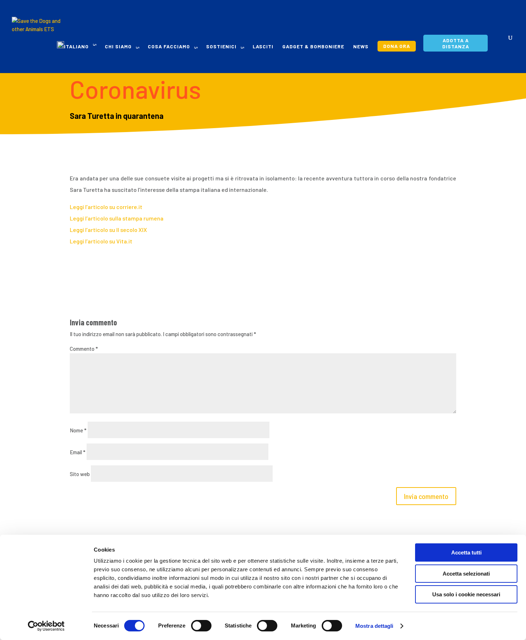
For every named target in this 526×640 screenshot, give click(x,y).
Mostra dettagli (374, 626)
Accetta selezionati (466, 574)
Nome (78, 430)
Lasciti (263, 46)
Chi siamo (118, 46)
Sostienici (221, 46)
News (361, 46)
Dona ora (396, 46)
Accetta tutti (466, 552)
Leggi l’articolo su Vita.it (101, 241)
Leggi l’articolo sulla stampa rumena (117, 218)
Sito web (80, 474)
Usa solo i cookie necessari (466, 594)
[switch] (201, 625)
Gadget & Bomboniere (313, 46)
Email (78, 452)
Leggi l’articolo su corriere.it (106, 206)
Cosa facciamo (169, 46)
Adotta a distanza (455, 43)
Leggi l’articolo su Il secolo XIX (108, 229)
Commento (84, 348)
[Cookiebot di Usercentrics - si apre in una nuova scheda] (46, 626)
